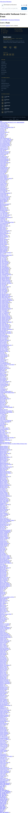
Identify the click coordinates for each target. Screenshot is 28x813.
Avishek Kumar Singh (5, 196)
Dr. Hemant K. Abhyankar (5, 283)
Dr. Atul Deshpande (4, 267)
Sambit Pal (2, 631)
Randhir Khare (3, 587)
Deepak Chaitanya (4, 235)
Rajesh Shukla (3, 575)
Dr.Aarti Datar (3, 330)
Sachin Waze (3, 626)
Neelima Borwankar (4, 499)
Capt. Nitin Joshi (3, 213)
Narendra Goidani (4, 493)
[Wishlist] (24, 5)
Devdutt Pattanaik (4, 246)
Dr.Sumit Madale (3, 346)
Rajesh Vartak (3, 576)
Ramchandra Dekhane (5, 583)
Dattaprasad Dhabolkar (5, 230)
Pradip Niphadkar (4, 535)
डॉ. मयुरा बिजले (3, 794)
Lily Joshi (2, 426)
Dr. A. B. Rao (3, 257)
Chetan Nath (2, 219)
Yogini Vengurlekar (4, 780)
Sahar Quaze (3, 629)
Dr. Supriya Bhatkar (4, 324)
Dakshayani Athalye (4, 225)
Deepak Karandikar (4, 236)
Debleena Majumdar (4, 233)
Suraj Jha (2, 726)
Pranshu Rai (2, 539)
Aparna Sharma (3, 177)
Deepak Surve (3, 240)
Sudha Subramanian (4, 712)
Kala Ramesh (3, 396)
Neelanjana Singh (4, 498)
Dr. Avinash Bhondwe (5, 268)
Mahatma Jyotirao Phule (5, 440)
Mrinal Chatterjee (3, 481)
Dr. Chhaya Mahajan (4, 273)
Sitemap (17, 119)
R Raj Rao (2, 564)
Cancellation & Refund (5, 85)
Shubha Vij (2, 684)
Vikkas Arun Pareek (4, 762)
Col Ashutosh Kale (4, 223)
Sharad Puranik (3, 670)
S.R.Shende (2, 620)
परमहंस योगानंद (3, 797)
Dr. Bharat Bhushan (4, 270)
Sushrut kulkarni (3, 734)
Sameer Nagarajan (4, 633)
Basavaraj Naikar (4, 126)
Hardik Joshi (2, 365)
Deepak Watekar (3, 241)
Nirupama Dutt (3, 510)
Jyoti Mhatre (2, 390)
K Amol (1, 393)
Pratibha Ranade (3, 545)
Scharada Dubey (3, 659)
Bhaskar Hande (3, 207)
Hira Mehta (2, 370)
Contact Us (3, 81)
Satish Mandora (3, 654)
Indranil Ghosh (3, 374)
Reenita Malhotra (3, 598)
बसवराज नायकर (3, 802)
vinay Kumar (3, 764)
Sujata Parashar (3, 718)
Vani (1, 752)
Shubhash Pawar (3, 688)
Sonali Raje (2, 698)
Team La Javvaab (4, 745)
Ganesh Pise (2, 357)
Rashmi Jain (2, 592)
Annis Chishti (3, 172)
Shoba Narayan (3, 676)
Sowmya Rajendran (4, 702)
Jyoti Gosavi (2, 386)
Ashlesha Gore (3, 184)
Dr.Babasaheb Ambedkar (5, 331)
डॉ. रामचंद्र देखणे (3, 795)
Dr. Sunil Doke (3, 323)
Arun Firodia (3, 182)
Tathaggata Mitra (3, 744)
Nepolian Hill (3, 503)
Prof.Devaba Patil (4, 559)
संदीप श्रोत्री (2, 808)
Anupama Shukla (4, 124)
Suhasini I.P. (2, 717)
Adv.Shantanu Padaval (5, 145)
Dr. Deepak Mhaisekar (5, 277)
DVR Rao (2, 352)
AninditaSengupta (4, 168)
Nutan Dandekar (3, 513)
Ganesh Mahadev (4, 354)
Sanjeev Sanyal (3, 646)
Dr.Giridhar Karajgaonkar (5, 333)
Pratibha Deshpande (4, 543)
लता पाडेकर (2, 805)
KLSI (1, 408)
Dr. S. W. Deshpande (4, 312)
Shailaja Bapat (3, 663)
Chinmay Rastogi (3, 221)
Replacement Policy (5, 86)
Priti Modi (2, 552)
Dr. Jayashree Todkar (4, 286)
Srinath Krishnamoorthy (5, 705)
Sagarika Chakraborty (4, 628)
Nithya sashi (2, 511)
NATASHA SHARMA (5, 496)
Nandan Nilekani (3, 492)
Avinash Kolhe (3, 194)
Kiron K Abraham (4, 406)
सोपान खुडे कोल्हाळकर (4, 812)
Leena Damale (3, 424)
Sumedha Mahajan (4, 721)
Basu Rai (2, 202)
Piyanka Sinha (3, 527)
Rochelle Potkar (3, 608)
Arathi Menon (3, 180)
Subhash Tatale (3, 707)
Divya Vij (2, 253)
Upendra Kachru (3, 746)
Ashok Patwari (3, 185)
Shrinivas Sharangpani (5, 683)
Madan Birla (2, 434)
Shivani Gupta (3, 673)
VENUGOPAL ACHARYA (6, 756)
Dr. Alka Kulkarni (4, 261)
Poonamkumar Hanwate (5, 530)
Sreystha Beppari (3, 704)
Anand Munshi (3, 157)
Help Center (3, 80)
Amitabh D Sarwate (4, 152)
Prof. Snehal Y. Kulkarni (5, 558)
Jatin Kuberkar (3, 379)
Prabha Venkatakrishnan (5, 531)
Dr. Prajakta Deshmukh (5, 302)
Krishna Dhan (3, 409)
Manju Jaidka (3, 454)
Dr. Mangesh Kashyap (5, 294)
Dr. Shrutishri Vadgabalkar (5, 322)
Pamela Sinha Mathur (4, 519)
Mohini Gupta (3, 477)
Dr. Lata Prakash (3, 291)
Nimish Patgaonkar (4, 509)
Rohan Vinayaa (3, 610)
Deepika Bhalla (3, 242)
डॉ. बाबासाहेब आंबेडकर (4, 792)
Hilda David (2, 369)
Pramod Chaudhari (4, 538)
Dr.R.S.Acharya (3, 341)
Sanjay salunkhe (3, 645)
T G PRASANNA (4, 736)
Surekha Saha (3, 727)
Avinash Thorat (3, 195)
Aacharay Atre (3, 128)
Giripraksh (2, 361)
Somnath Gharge (3, 695)
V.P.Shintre (2, 749)
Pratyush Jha (2, 548)
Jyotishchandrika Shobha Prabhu (7, 392)
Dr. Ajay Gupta (3, 258)
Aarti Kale (2, 133)
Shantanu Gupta (3, 667)
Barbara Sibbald (3, 201)
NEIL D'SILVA (3, 502)
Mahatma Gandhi (3, 438)
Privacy (11, 119)
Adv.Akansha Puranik (5, 143)
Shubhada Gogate (4, 687)
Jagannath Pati (3, 375)
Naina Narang (3, 491)
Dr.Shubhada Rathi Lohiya (6, 345)
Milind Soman (3, 475)
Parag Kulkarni (3, 522)
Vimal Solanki (3, 763)
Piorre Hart (2, 526)
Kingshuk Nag (3, 402)
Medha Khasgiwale (4, 463)
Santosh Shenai (3, 650)
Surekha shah (3, 728)
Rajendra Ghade (3, 570)
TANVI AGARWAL (4, 739)
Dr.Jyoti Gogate (3, 337)
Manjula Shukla (3, 455)
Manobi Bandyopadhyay (5, 457)
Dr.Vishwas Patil (3, 350)
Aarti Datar (2, 131)
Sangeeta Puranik (3, 642)
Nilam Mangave (3, 507)
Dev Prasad (2, 245)
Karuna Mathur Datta (4, 398)
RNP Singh (2, 606)
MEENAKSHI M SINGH (5, 464)
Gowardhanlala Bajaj (4, 363)
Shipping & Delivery (5, 83)
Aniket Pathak (3, 165)
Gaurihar (2, 358)
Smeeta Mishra (3, 693)
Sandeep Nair (3, 638)
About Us (3, 73)
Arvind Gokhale (3, 183)
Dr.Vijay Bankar (3, 347)
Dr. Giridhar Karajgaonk (5, 280)
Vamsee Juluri (3, 751)
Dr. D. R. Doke (3, 275)
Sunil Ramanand (3, 723)
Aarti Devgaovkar (4, 132)
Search (24, 8)
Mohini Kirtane (3, 479)
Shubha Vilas (3, 685)
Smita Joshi (2, 694)
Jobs (2, 90)
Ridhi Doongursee (4, 600)
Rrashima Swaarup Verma (5, 614)
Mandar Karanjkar (4, 447)
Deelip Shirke (3, 234)
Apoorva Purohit (3, 179)
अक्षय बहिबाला (3, 782)
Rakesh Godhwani (4, 582)
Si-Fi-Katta (2, 690)
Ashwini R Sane (3, 188)
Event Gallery (3, 88)
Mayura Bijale (3, 462)
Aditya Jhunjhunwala (4, 138)
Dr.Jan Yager (3, 334)
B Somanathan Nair (4, 199)
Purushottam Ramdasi (4, 561)
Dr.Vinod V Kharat (4, 348)
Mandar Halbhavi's (4, 446)
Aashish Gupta (3, 134)
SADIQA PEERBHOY (5, 627)
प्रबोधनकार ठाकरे (3, 800)
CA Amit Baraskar (4, 212)
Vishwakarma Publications (5, 1)
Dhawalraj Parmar (4, 247)
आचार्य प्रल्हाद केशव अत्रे (5, 783)
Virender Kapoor (3, 769)
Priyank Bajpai (3, 554)
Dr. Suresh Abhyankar (5, 325)
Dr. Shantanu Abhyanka (5, 317)
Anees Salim (3, 123)
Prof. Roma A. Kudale (5, 556)
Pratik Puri (2, 547)
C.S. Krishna (3, 211)
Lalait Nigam (3, 416)
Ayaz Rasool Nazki (4, 197)
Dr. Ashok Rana (3, 266)
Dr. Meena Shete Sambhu (5, 296)
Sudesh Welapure (3, 711)
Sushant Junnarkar (4, 732)
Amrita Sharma (3, 154)
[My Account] (22, 5)
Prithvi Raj (2, 550)
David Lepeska (3, 232)
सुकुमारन (1, 811)
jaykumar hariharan (4, 384)
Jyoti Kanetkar (3, 388)
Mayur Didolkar (3, 460)
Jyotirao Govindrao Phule (5, 391)
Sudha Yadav (3, 713)
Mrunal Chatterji (3, 482)
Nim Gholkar (3, 508)
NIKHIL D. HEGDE (4, 504)
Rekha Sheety (3, 599)
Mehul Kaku (2, 470)
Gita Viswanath (3, 362)
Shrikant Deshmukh (4, 679)
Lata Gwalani (3, 419)
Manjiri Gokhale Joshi (5, 453)
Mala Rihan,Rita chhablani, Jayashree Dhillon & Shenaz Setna (13, 443)
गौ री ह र (1, 788)
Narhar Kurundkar (4, 494)
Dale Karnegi (3, 229)
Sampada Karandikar (4, 634)
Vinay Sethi (2, 766)
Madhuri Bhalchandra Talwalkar (7, 437)
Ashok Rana (2, 187)
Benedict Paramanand (4, 204)
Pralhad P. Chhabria (4, 537)
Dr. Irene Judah (3, 284)
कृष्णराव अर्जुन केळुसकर (4, 784)
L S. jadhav (2, 414)
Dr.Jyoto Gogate (3, 339)
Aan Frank (2, 129)
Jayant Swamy (3, 382)
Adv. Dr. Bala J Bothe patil (6, 139)
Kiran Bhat (2, 404)
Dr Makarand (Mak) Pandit (6, 255)
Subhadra (2, 706)
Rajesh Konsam (3, 573)
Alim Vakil (2, 150)
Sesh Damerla (3, 662)
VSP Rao (2, 777)
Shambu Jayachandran (5, 665)
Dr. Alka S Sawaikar (4, 262)
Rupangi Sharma (3, 618)
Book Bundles (4, 72)
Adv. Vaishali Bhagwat (5, 141)
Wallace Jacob (3, 778)
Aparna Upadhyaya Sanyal (6, 178)
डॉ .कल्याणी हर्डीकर (4, 790)
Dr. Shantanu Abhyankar (5, 318)
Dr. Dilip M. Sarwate (4, 279)
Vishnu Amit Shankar (4, 771)
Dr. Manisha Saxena (4, 295)
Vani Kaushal (3, 754)
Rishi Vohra (2, 601)
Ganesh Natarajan (4, 356)
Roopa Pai (2, 612)
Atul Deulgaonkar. (4, 190)
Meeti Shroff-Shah (4, 468)
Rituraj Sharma (3, 605)
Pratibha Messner (3, 544)
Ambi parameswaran (4, 151)
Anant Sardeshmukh (4, 162)
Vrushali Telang (3, 775)
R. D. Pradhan (3, 565)
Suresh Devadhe (3, 729)
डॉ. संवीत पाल (3, 796)
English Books (4, 63)
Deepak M (2, 238)
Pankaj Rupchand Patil (5, 521)
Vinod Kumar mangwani (5, 768)
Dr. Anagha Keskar (4, 263)
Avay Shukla (3, 191)
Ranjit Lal (2, 589)
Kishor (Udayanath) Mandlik (6, 407)
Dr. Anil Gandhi (3, 264)
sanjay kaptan (3, 644)
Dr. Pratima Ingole (4, 303)
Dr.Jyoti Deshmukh (4, 336)
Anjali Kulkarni (3, 171)
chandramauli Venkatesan (5, 217)
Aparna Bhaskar (3, 174)
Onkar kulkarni (3, 515)
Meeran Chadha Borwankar (6, 466)
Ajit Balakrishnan (4, 146)
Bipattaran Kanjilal (4, 210)
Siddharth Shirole (3, 691)
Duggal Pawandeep (4, 351)
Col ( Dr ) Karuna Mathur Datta (7, 222)
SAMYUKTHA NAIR (5, 636)
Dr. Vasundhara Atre (4, 328)
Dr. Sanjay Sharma (4, 314)
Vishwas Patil (3, 773)
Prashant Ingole (3, 541)
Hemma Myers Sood (4, 368)
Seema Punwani (3, 660)
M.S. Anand (2, 431)
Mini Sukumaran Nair (4, 476)
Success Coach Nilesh (5, 710)
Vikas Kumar (3, 761)
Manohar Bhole (3, 458)
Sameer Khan (3, 632)
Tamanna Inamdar (4, 738)
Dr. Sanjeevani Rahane (5, 315)
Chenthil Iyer (3, 218)
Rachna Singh (3, 566)
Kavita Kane (2, 399)
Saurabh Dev (3, 656)
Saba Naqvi (2, 621)
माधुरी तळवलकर (3, 803)
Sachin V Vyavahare (4, 625)
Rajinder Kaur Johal (4, 577)
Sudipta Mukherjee (4, 716)
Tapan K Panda (3, 741)
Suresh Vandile (3, 730)
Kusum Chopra (3, 413)
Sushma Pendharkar (4, 733)
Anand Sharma (3, 161)
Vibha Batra (2, 757)
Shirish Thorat (3, 672)
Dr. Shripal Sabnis (4, 320)
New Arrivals (3, 70)
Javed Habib (2, 380)
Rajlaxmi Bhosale (4, 580)
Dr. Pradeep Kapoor (4, 301)
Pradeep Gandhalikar (4, 532)
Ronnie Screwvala (4, 611)
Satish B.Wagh (3, 653)
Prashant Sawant (3, 542)
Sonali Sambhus (3, 699)
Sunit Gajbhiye (3, 724)
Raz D (1, 595)
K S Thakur (2, 395)
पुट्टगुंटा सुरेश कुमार (4, 799)
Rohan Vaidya (3, 609)
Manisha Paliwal (3, 451)
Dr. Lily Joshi (3, 292)
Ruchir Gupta (3, 617)
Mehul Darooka (3, 469)
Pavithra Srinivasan (4, 525)
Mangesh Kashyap (4, 448)
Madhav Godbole (4, 436)
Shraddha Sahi (3, 678)
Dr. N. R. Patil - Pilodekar (5, 298)
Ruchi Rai (2, 616)
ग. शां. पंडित (2, 785)
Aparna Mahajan (3, 176)
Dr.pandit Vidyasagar (4, 340)
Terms (14, 119)
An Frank (2, 155)
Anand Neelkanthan (4, 160)
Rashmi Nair (2, 593)
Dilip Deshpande (3, 250)
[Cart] (26, 5)
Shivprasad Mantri (4, 674)
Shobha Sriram (3, 677)
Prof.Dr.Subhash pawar (5, 560)
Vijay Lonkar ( (3, 760)
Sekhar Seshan (3, 661)
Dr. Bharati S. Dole (4, 272)
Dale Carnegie (3, 228)
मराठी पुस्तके (3, 62)
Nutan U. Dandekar (4, 514)
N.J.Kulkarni (3, 488)
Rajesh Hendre (3, 572)
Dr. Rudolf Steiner (4, 309)
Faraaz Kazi (2, 353)
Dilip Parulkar (3, 251)
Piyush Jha (2, 528)
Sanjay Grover (3, 643)
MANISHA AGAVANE (5, 449)
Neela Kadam (3, 497)
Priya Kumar (3, 553)
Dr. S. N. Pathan (3, 311)
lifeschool (2, 425)
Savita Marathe (3, 657)
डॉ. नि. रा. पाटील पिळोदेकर (5, 791)
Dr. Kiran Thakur (3, 290)
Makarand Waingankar (5, 442)
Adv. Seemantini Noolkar (5, 140)
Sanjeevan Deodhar (4, 648)
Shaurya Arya (3, 671)
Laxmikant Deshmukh (5, 421)
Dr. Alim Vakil (3, 260)
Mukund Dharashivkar (5, 485)
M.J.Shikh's (2, 430)
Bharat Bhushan (3, 205)
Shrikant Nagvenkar (4, 681)
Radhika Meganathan (4, 567)
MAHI (1, 441)
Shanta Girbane (3, 666)
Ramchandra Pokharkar (5, 584)
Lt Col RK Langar (4, 427)
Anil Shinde (2, 166)
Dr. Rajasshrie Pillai (4, 305)
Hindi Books (3, 65)
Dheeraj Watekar (3, 249)
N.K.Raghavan (3, 489)
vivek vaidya (3, 774)
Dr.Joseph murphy (4, 335)
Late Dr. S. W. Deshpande (5, 420)
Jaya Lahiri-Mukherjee (5, 381)
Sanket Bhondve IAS (4, 649)
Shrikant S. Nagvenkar (5, 682)
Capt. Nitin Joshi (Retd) (5, 215)
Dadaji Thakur (3, 224)
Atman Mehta (3, 189)
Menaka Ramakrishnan (5, 471)
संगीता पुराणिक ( (3, 807)
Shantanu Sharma (4, 668)
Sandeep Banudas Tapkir (5, 637)
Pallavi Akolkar (3, 517)
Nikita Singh (2, 505)
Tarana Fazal (3, 743)
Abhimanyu (2, 135)
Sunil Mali (2, 722)
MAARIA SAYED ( (4, 432)
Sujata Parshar (3, 719)
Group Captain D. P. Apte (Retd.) (7, 364)
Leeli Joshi (2, 423)
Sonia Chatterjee (3, 700)
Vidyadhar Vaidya (4, 758)
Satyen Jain (2, 655)
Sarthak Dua (2, 651)
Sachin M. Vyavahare (4, 623)
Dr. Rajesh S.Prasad (4, 307)
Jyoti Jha (2, 387)
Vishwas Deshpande (4, 772)
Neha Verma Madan (4, 500)
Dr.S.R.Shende (3, 342)
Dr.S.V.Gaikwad (3, 343)
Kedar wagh (2, 401)
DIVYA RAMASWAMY (5, 252)
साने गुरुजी (2, 809)
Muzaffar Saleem (3, 486)
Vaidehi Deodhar (3, 750)
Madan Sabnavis (3, 435)
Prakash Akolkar (3, 536)
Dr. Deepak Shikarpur (4, 278)
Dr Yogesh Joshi (3, 256)
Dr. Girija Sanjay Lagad (5, 281)
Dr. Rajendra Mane (4, 306)
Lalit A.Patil (2, 418)
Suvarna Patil (3, 735)
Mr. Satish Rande (3, 480)
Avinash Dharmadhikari (5, 193)
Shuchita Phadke (3, 689)
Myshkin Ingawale (4, 487)
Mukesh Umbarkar (4, 483)
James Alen (2, 376)
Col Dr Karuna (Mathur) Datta (6, 127)
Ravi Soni (2, 594)
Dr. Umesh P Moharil (4, 326)
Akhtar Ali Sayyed (4, 148)
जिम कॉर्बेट (2, 789)
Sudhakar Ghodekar (4, 715)
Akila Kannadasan (4, 149)
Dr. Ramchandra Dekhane (5, 308)
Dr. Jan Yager (3, 285)
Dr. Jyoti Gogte (3, 288)
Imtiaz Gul (2, 373)
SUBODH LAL (3, 709)
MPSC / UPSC (4, 67)
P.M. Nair (2, 516)
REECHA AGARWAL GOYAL (7, 597)
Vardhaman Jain (3, 755)
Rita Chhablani (3, 603)
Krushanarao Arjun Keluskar (6, 412)
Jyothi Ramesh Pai (4, 385)
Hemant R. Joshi (3, 367)
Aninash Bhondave (4, 167)
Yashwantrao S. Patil (4, 779)
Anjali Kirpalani (3, 169)
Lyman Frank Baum (4, 429)
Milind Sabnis (3, 474)
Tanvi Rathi (2, 740)
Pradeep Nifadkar (4, 533)
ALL (1, 121)
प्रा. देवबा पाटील (3, 801)
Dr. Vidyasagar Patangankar (6, 329)
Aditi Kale (2, 137)
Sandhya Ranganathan (5, 640)
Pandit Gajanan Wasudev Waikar (7, 520)
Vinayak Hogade (3, 767)
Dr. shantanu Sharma (4, 319)
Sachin (1, 622)
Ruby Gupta (2, 615)
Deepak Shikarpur (4, 239)
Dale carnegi (2, 227)
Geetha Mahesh (3, 359)
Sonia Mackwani (3, 701)
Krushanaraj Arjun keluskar (6, 410)
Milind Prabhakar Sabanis (5, 472)
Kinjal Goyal (3, 403)
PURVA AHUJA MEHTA (5, 562)
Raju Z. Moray (3, 581)
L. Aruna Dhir (3, 415)
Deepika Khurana (4, 244)
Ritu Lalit (2, 604)
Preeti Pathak (3, 549)
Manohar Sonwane (4, 459)
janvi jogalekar (3, 378)
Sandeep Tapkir (3, 639)
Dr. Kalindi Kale (3, 289)
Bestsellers (3, 68)
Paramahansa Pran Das (5, 524)
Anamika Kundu (3, 156)
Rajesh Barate (3, 571)
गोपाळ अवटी (2, 786)
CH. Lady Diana (3, 216)
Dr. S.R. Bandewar (4, 313)
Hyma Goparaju (3, 371)
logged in (8, 25)
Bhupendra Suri (3, 208)
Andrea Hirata (3, 163)
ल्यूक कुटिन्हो (2, 806)
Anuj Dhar (2, 173)
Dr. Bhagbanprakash (4, 269)
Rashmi (1, 590)
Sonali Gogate (3, 696)
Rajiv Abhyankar (3, 578)
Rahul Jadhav (3, 569)
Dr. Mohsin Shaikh (4, 297)
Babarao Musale (3, 200)
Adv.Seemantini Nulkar (5, 144)
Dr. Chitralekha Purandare (5, 274)
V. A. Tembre (3, 747)
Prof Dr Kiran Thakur (4, 555)
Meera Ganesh (3, 465)
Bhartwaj (2, 206)
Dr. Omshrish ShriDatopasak (6, 300)
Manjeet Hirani (3, 452)
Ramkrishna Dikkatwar (5, 586)
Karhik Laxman (3, 397)
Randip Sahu (3, 588)
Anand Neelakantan (4, 159)
